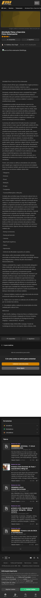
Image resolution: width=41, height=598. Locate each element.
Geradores (9, 425)
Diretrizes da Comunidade (8, 579)
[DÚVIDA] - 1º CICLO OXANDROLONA (23, 447)
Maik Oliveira (14, 470)
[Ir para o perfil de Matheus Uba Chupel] (2, 45)
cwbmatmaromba (15, 449)
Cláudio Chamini (15, 460)
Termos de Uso (10, 577)
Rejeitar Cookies (10, 589)
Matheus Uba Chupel (12, 45)
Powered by (30, 566)
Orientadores (9, 429)
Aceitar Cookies (30, 589)
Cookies (35, 563)
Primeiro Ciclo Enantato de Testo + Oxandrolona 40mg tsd (23, 468)
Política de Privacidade (16, 563)
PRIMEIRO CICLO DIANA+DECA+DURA (18, 488)
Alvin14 (13, 534)
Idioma (6, 563)
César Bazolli (14, 491)
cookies (25, 579)
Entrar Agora (20, 368)
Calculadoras (9, 432)
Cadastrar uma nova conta (20, 364)
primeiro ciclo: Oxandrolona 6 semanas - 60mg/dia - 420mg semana (22, 510)
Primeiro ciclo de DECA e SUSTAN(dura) (24, 531)
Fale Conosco (27, 563)
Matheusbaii (14, 513)
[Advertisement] (20, 396)
